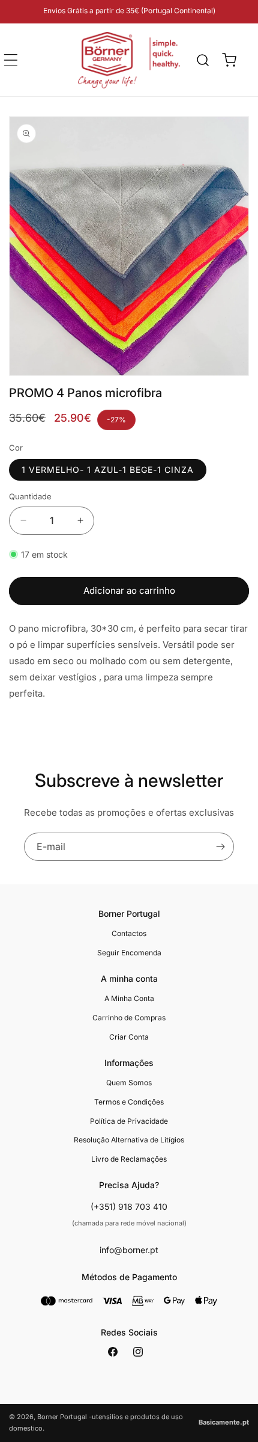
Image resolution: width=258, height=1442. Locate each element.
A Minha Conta (129, 998)
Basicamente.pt (224, 1422)
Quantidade (30, 496)
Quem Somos (129, 1082)
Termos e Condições (129, 1101)
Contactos (129, 933)
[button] (203, 60)
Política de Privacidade (129, 1121)
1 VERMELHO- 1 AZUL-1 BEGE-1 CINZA (108, 469)
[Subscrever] (220, 847)
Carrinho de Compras (129, 1017)
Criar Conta (129, 1036)
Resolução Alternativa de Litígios (129, 1139)
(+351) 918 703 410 (129, 1206)
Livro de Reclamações (129, 1158)
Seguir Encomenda (129, 952)
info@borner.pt (129, 1250)
